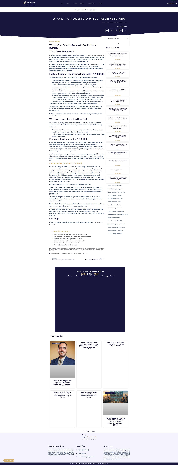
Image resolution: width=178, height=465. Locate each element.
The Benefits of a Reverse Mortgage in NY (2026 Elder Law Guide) (118, 145)
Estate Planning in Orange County (116, 227)
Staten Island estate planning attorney (117, 169)
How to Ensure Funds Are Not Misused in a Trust (70, 235)
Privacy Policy (92, 464)
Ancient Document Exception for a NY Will (68, 239)
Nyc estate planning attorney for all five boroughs (118, 153)
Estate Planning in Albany (114, 217)
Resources (82, 3)
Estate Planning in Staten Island (115, 211)
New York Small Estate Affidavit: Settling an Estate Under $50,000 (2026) (117, 91)
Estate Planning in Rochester (115, 208)
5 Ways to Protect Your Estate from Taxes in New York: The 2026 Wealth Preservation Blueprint (118, 127)
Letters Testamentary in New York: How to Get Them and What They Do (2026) (117, 82)
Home (62, 3)
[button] (107, 30)
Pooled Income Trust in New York (65, 245)
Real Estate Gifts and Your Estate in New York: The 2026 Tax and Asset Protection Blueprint (118, 110)
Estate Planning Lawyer (71, 253)
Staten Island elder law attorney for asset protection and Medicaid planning (118, 178)
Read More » (118, 59)
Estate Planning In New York (114, 185)
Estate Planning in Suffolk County (116, 220)
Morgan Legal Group (102, 464)
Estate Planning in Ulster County (116, 224)
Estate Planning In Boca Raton (115, 230)
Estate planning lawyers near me (82, 253)
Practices (75, 3)
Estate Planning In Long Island (115, 189)
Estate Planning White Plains (114, 233)
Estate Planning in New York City (116, 192)
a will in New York (95, 64)
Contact (100, 3)
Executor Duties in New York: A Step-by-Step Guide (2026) (118, 73)
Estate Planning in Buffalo (114, 205)
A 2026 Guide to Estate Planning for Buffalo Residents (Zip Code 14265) (118, 118)
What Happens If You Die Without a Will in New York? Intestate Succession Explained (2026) (118, 100)
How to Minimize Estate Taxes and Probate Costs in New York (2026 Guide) (117, 136)
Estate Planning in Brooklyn (114, 195)
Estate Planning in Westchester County (117, 214)
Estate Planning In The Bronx (115, 198)
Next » (94, 431)
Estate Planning (54, 42)
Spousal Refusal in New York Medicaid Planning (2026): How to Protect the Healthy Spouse (117, 64)
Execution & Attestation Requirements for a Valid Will (72, 237)
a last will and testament (95, 55)
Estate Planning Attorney (61, 253)
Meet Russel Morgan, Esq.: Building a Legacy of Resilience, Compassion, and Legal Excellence (118, 55)
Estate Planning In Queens (114, 201)
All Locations (108, 446)
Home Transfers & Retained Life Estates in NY (69, 241)
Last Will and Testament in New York (66, 243)
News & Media (91, 3)
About (67, 3)
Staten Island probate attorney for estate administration (118, 161)
